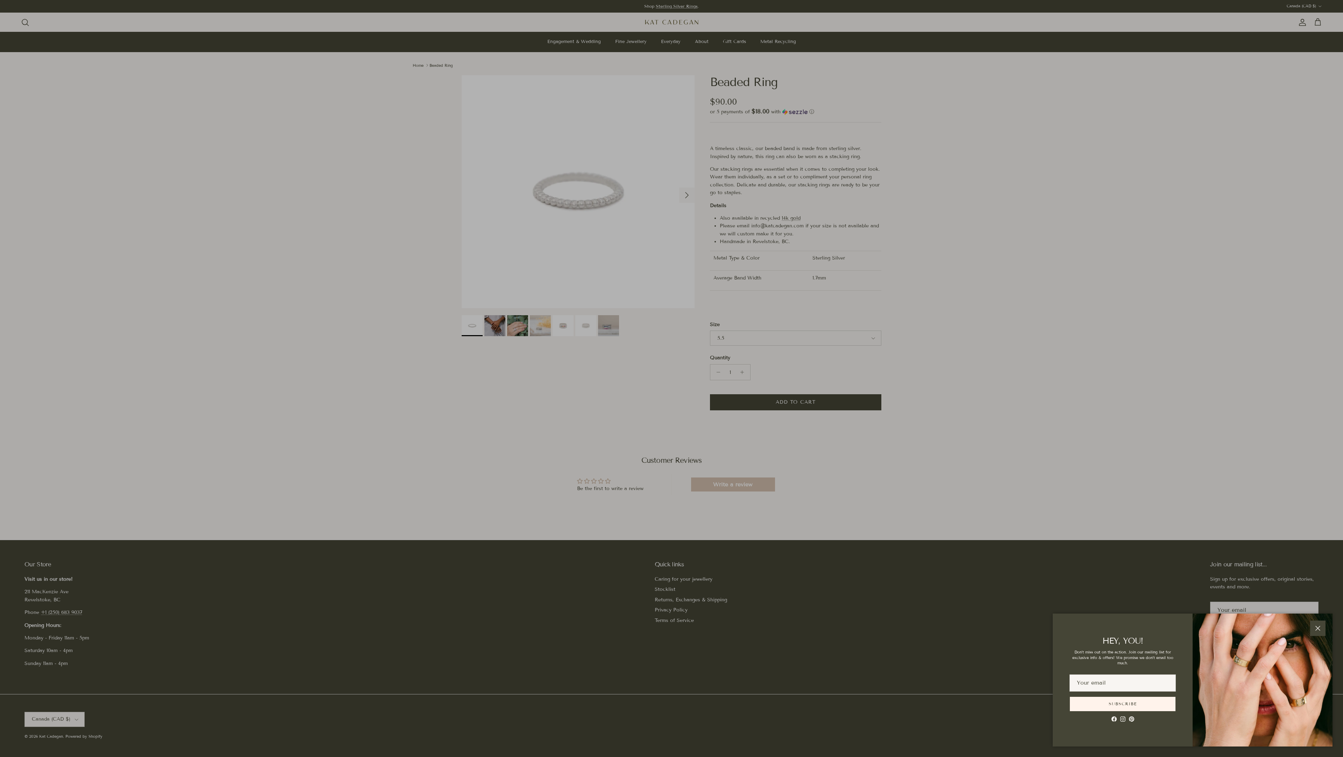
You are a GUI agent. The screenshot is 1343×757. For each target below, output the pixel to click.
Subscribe (1123, 703)
